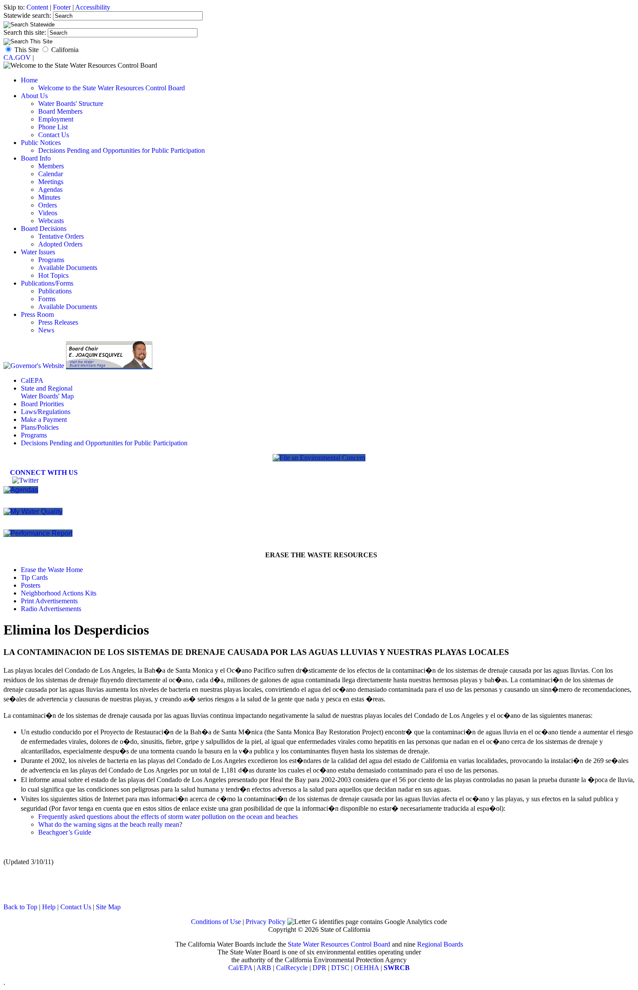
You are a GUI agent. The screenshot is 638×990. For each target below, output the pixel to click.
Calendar (50, 174)
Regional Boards (440, 944)
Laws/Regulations (45, 411)
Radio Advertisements (51, 608)
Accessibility (92, 7)
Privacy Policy (266, 921)
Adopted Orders (60, 244)
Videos (47, 213)
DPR (319, 967)
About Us (34, 95)
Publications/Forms (47, 283)
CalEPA (32, 380)
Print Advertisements (49, 601)
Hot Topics (53, 275)
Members (51, 166)
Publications (55, 291)
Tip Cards (34, 577)
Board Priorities (42, 404)
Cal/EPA (240, 967)
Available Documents (67, 267)
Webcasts (51, 220)
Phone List (53, 127)
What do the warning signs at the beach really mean (108, 824)
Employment (55, 119)
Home (29, 80)
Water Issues (38, 252)
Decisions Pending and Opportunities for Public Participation (121, 150)
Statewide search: (28, 15)
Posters (30, 585)
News (46, 330)
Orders (47, 205)
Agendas (50, 189)
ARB (264, 967)
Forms (47, 299)
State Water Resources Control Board (339, 944)
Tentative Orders (61, 236)
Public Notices (41, 142)
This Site (26, 49)
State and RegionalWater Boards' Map (47, 392)
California (65, 49)
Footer (62, 7)
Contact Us (53, 134)
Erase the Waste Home (52, 569)
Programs (51, 259)
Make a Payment (44, 419)
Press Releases (58, 322)
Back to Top (20, 907)
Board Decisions (43, 228)
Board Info (36, 158)
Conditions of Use (216, 921)
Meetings (50, 181)
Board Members (60, 111)
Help (49, 907)
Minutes (49, 197)
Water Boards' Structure (70, 103)
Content (37, 7)
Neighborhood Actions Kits (58, 593)
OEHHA (366, 967)
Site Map (108, 907)
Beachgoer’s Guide (64, 832)
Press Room (37, 314)
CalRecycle (292, 967)
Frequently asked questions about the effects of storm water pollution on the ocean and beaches (168, 816)
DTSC (340, 967)
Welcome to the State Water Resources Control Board (111, 88)
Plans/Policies (40, 427)
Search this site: (25, 32)
